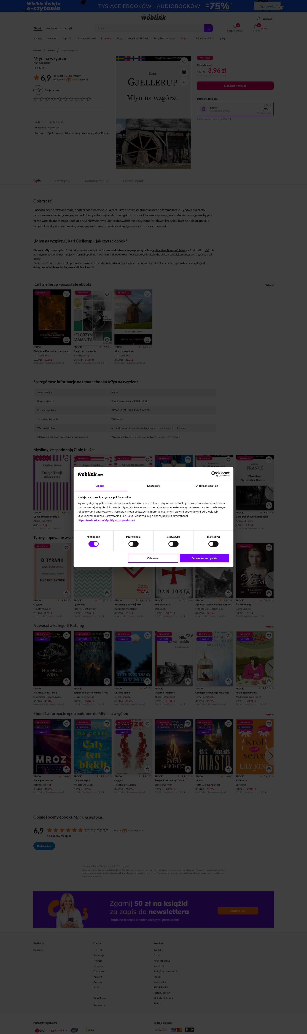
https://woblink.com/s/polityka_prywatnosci (106, 520)
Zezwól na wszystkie (204, 558)
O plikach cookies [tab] (207, 485)
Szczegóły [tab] (153, 485)
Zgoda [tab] (100, 485)
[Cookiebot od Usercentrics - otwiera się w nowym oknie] (214, 474)
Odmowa (152, 558)
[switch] (133, 544)
